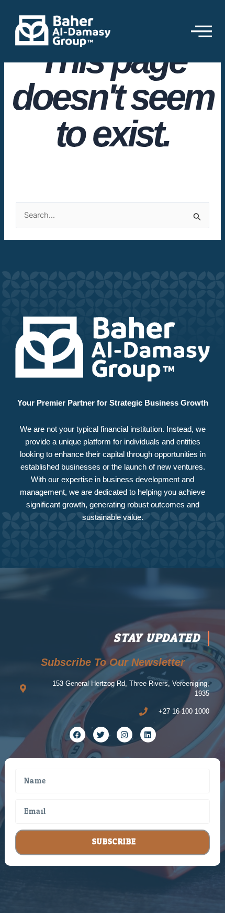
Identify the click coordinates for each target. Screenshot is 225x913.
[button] (201, 31)
